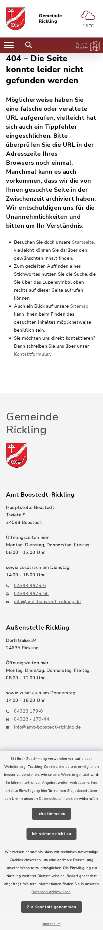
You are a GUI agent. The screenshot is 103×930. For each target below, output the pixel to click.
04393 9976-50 (31, 594)
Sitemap (79, 306)
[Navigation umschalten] (9, 45)
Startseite (83, 242)
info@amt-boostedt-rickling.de (47, 602)
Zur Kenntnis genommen (51, 907)
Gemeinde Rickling (50, 18)
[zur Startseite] (15, 18)
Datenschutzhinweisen (58, 798)
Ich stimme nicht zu (51, 834)
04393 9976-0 (30, 586)
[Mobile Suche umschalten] (29, 45)
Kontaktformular (32, 354)
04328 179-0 (28, 711)
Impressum (51, 924)
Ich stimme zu (52, 814)
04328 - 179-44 (31, 719)
